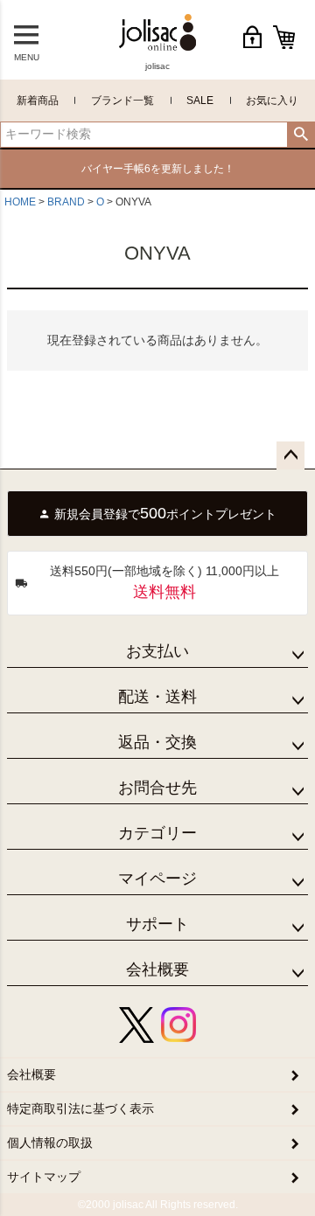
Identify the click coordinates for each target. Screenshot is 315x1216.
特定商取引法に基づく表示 (80, 1108)
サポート (157, 924)
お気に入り (272, 100)
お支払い (157, 651)
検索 (300, 134)
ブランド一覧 (122, 100)
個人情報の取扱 (50, 1143)
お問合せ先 (157, 787)
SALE (200, 100)
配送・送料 (157, 696)
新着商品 (38, 100)
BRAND (66, 202)
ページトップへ (290, 455)
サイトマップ (43, 1177)
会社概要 (157, 969)
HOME (20, 202)
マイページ (157, 878)
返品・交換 (157, 742)
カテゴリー (157, 833)
